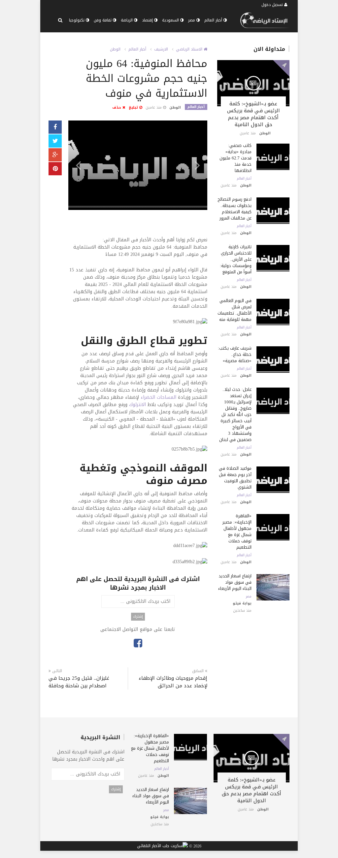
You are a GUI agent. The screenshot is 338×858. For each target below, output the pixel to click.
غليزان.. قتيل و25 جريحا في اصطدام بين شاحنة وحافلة (79, 682)
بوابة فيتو (242, 603)
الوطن (115, 49)
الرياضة (127, 20)
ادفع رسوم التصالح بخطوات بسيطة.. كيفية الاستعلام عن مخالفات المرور (235, 208)
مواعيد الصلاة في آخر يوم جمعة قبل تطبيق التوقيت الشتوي (235, 477)
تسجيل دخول (272, 4)
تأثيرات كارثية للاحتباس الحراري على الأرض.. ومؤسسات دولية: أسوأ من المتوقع (236, 259)
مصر (192, 20)
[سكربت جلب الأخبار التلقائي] (162, 846)
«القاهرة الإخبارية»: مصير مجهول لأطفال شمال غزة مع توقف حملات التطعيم (237, 531)
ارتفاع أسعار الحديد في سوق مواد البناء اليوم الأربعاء (235, 582)
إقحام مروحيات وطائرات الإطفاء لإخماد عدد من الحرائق (173, 682)
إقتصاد (148, 20)
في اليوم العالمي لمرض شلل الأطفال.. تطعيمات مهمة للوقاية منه (235, 310)
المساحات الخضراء (158, 397)
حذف (117, 107)
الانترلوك (137, 404)
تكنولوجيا (77, 20)
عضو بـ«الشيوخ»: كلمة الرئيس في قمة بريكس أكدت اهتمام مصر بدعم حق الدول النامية (253, 114)
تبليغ (134, 107)
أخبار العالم (213, 20)
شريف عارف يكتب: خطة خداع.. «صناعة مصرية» (235, 354)
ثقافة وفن (103, 20)
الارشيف (161, 49)
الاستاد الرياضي (190, 49)
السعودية (171, 20)
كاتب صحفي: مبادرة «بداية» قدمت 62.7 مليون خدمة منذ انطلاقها (236, 158)
